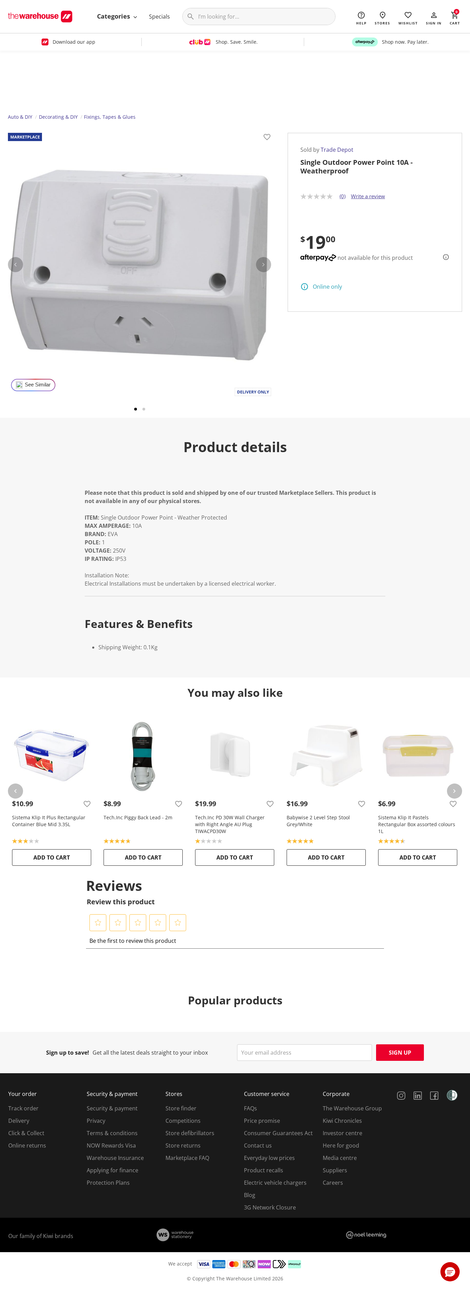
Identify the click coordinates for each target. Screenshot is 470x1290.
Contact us (258, 1145)
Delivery (18, 1120)
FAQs (250, 1108)
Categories (114, 16)
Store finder (180, 1108)
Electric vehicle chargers (275, 1182)
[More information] (443, 257)
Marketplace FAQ (187, 1158)
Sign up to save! (67, 1052)
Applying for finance (112, 1170)
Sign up (400, 1052)
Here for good (341, 1145)
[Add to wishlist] (267, 138)
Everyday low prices (269, 1158)
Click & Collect (26, 1133)
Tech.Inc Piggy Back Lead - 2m (138, 817)
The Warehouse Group (352, 1108)
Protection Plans (108, 1182)
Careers (333, 1182)
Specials (159, 16)
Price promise (262, 1120)
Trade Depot (337, 149)
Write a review (368, 196)
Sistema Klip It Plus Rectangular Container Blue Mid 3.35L (48, 821)
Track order (23, 1108)
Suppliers (335, 1170)
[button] (433, 18)
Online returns (27, 1145)
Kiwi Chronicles (342, 1120)
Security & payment (112, 1108)
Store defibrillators (189, 1133)
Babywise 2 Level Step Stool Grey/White (318, 821)
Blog (249, 1195)
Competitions (183, 1120)
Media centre (340, 1158)
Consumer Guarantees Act (278, 1133)
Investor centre (342, 1133)
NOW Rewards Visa (111, 1145)
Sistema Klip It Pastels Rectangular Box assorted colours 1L (416, 824)
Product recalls (263, 1170)
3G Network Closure (270, 1207)
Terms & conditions (112, 1133)
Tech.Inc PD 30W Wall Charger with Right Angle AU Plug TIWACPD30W (230, 824)
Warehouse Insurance (115, 1158)
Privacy (96, 1120)
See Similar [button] (38, 384)
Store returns (183, 1145)
